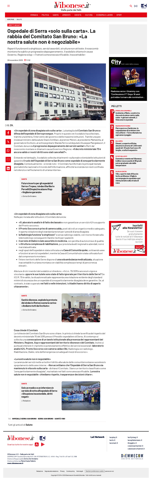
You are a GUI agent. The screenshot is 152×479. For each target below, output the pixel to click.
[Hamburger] (6, 5)
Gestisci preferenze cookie (95, 471)
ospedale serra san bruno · (24, 419)
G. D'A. (10, 125)
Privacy (62, 471)
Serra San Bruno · (46, 419)
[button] (8, 133)
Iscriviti (139, 247)
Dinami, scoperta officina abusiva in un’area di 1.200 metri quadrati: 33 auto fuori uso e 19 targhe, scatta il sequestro (129, 146)
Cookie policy (70, 471)
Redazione (39, 471)
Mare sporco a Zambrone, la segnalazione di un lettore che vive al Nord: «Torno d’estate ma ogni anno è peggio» (129, 131)
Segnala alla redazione (51, 471)
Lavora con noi (109, 471)
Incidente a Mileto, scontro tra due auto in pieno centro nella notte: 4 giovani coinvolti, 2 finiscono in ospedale (128, 116)
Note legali (79, 471)
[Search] (131, 6)
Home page (10, 19)
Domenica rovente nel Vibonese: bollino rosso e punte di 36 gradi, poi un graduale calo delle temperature (129, 161)
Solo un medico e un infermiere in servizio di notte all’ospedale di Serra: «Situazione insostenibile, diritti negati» (39, 392)
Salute (19, 19)
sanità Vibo (60, 419)
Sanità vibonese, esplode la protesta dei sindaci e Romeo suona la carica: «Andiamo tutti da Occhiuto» (39, 302)
